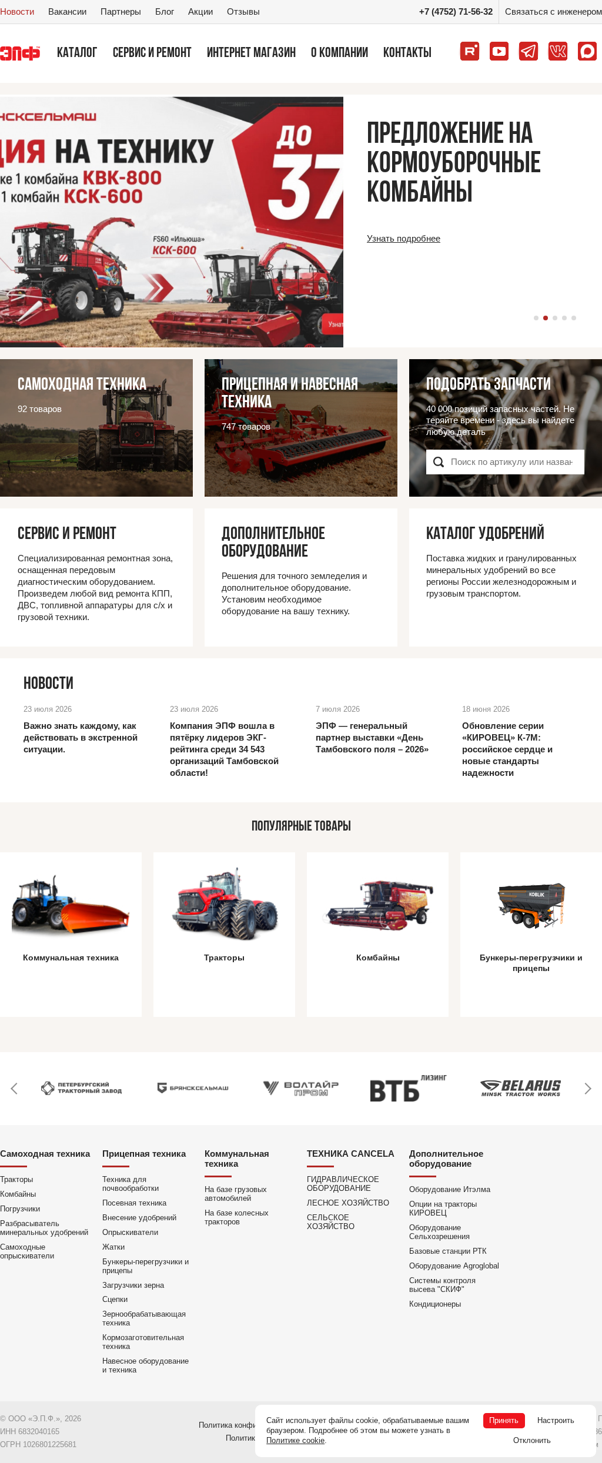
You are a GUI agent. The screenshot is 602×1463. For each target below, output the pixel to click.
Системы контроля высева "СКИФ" (442, 1285)
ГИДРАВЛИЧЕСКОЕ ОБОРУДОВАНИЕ (343, 1184)
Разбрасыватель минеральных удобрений (44, 1228)
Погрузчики (20, 1208)
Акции (200, 11)
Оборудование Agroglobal (454, 1265)
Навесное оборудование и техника (145, 1365)
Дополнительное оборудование (446, 1159)
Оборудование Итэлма (449, 1189)
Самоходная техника (45, 1154)
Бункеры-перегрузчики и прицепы (145, 1266)
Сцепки (115, 1299)
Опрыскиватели (130, 1232)
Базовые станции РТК (448, 1251)
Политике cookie (295, 1440)
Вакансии (67, 11)
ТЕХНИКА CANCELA (350, 1154)
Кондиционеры (435, 1304)
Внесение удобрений (139, 1217)
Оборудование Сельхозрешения (439, 1232)
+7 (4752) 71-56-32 (456, 11)
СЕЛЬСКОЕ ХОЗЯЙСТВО (330, 1222)
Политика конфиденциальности (255, 1425)
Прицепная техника (144, 1154)
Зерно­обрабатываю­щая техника (144, 1318)
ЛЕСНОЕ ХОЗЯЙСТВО (348, 1202)
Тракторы (16, 1179)
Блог (164, 11)
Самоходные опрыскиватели (27, 1251)
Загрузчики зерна (133, 1285)
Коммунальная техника (237, 1159)
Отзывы (243, 11)
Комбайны (18, 1194)
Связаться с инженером (553, 11)
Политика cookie (255, 1438)
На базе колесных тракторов (237, 1217)
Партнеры (121, 11)
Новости (17, 11)
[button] (536, 318)
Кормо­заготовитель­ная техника (143, 1342)
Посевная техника (134, 1202)
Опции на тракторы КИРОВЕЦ (443, 1208)
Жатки (113, 1247)
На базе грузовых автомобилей (236, 1194)
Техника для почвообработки (130, 1184)
